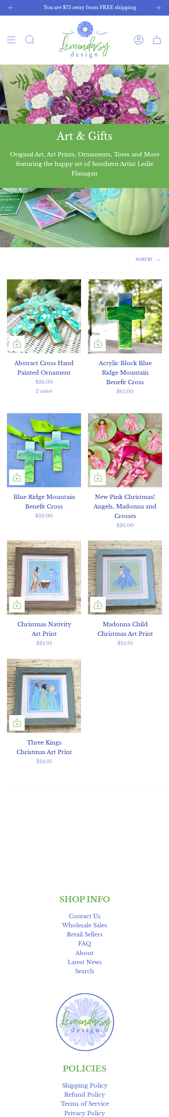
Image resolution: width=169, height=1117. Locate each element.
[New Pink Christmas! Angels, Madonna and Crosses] (125, 450)
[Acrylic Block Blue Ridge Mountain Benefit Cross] (125, 316)
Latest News (85, 962)
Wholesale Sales (84, 925)
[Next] (158, 8)
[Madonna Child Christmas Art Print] (125, 578)
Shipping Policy (84, 1085)
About (84, 953)
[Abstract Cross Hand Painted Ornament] (44, 316)
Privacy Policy (84, 1113)
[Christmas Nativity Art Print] (44, 578)
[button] (30, 39)
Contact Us (85, 916)
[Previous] (11, 8)
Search (84, 971)
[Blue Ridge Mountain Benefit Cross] (44, 450)
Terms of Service (85, 1104)
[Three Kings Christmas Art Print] (44, 696)
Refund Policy (84, 1094)
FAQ (84, 943)
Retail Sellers (85, 934)
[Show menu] (11, 39)
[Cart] (157, 39)
